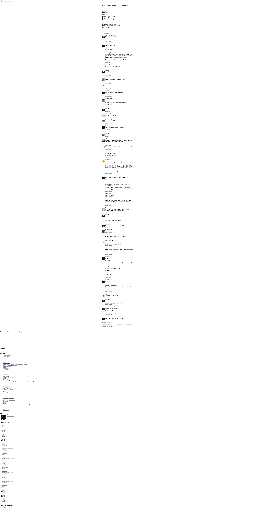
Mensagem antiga (129, 324)
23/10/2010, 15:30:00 (108, 191)
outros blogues (5, 393)
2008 (2, 500)
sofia (4, 402)
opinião (4, 391)
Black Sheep (107, 307)
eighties (3, 469)
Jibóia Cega (107, 113)
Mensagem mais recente (107, 324)
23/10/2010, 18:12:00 (108, 221)
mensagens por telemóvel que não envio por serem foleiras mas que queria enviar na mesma (18, 381)
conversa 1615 (4, 468)
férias (4, 378)
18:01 (111, 27)
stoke (4, 403)
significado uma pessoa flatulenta (7, 448)
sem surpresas (4, 459)
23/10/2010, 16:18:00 (108, 205)
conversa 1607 (4, 482)
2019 (2, 427)
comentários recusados (7, 366)
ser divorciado (5, 401)
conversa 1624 (4, 449)
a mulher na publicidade (7, 355)
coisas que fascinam (6, 363)
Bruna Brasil (107, 229)
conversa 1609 (4, 478)
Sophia (106, 294)
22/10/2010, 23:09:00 (108, 123)
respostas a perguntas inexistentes (8, 398)
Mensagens (4, 507)
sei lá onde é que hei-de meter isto (8, 400)
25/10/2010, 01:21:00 (108, 245)
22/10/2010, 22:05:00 (108, 96)
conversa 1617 (4, 463)
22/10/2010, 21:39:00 (108, 88)
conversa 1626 (4, 444)
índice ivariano (5, 379)
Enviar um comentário (106, 322)
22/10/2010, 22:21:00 (108, 116)
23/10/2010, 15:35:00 (108, 196)
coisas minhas (108, 98)
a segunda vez (5, 356)
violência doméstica (6, 405)
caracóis (107, 119)
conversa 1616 (4, 464)
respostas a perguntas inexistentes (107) (8, 481)
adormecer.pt (5, 357)
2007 (2, 501)
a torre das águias (5, 467)
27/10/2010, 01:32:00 (108, 291)
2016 (2, 431)
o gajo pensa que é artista (7, 389)
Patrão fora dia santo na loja (7, 394)
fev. (3, 496)
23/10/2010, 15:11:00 (108, 173)
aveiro (4, 358)
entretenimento (5, 376)
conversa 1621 (4, 453)
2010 (2, 439)
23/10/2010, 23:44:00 (108, 227)
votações (4, 406)
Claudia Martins (108, 224)
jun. (3, 491)
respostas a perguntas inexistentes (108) (8, 472)
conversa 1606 (4, 483)
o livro (4, 390)
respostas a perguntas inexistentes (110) (8, 458)
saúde (4, 399)
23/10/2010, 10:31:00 (108, 149)
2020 (2, 426)
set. (3, 487)
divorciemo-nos (4, 486)
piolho (3, 454)
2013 (2, 435)
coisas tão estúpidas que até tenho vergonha (10, 365)
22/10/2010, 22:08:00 (108, 111)
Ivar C (106, 70)
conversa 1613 (4, 473)
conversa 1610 (4, 477)
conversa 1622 (106, 12)
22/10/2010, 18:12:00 (108, 41)
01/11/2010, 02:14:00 (108, 314)
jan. (3, 497)
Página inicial (119, 324)
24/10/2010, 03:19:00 (108, 232)
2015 (2, 432)
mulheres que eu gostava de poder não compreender (11, 387)
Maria (106, 207)
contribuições (5, 367)
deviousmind (107, 274)
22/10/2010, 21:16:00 (108, 75)
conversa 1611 (4, 476)
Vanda (106, 159)
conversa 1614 (4, 471)
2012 (2, 436)
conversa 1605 (4, 485)
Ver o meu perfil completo (11, 416)
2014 (2, 434)
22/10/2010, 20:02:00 (108, 62)
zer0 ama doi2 (5, 410)
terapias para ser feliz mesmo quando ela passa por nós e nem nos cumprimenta (16, 404)
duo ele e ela (5, 375)
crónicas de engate (6, 370)
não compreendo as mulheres (115, 5)
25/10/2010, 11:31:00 (108, 254)
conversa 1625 (4, 445)
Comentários (4, 509)
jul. (2, 490)
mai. (3, 492)
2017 (2, 430)
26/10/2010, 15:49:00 (108, 277)
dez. (3, 440)
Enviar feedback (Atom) (111, 326)
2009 (2, 499)
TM (106, 138)
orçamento (4, 392)
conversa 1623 (4, 450)
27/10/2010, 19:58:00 (108, 304)
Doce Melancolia (108, 240)
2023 (2, 425)
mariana (106, 145)
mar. (3, 495)
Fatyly (106, 77)
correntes (4, 369)
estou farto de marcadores (7, 377)
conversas (4, 368)
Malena (106, 133)
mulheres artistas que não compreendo (9, 382)
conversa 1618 (4, 462)
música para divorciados (7, 388)
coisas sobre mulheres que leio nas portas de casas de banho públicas (14, 364)
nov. (3, 441)
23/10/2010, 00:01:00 (108, 136)
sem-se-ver (107, 83)
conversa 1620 (4, 455)
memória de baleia (6, 380)
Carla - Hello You (108, 35)
